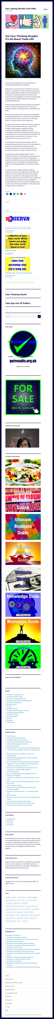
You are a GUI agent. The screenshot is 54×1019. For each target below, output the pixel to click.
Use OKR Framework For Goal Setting (17, 740)
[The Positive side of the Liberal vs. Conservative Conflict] (23, 219)
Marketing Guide (10, 989)
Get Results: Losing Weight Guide (16, 698)
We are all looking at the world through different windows (23, 761)
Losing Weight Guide (11, 993)
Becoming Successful (12, 746)
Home (7, 975)
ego (27, 900)
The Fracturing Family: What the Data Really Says (21, 803)
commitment (22, 897)
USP (19, 921)
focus (34, 900)
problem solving (28, 912)
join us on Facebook (13, 677)
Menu (46, 9)
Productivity (10, 824)
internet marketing (11, 909)
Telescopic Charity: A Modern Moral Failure (19, 801)
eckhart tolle (20, 900)
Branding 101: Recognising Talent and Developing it (21, 945)
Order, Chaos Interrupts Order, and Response (19, 742)
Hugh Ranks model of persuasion (15, 906)
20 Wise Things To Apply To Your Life (17, 744)
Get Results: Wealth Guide (14, 702)
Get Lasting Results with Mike (20, 8)
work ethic (25, 921)
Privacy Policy (10, 722)
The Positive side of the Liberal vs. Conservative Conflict (18, 228)
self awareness (30, 282)
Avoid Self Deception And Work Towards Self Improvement (23, 748)
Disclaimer (10, 720)
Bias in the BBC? (11, 795)
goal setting (17, 903)
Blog (6, 1010)
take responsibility (11, 921)
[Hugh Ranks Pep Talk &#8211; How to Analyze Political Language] (23, 264)
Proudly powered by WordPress (34, 1014)
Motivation (23, 282)
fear (30, 900)
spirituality (20, 918)
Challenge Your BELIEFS (10, 250)
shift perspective (10, 918)
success (27, 918)
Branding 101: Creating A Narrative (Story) (18, 959)
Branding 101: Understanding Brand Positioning (20, 957)
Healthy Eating (11, 736)
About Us (9, 718)
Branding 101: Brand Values (14, 947)
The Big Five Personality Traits (15, 712)
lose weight (35, 909)
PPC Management (12, 704)
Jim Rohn (27, 909)
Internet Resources (12, 716)
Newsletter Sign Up (12, 708)
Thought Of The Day (12, 714)
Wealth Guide (9, 979)
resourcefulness (10, 915)
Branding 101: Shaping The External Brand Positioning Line (23, 967)
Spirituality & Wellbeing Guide (13, 982)
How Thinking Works (13, 771)
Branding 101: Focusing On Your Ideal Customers (20, 951)
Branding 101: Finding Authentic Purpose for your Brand (22, 939)
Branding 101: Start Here (13, 935)
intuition (20, 909)
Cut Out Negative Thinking (14, 785)
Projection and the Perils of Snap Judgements (19, 805)
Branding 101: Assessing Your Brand (17, 937)
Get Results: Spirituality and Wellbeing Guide (19, 700)
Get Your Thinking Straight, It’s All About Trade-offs (21, 773)
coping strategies (32, 897)
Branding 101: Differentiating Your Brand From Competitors (23, 949)
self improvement (35, 915)
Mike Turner (8, 282)
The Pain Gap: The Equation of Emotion (18, 710)
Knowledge (10, 821)
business (13, 897)
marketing (9, 912)
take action (34, 918)
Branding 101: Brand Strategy (15, 941)
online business (18, 912)
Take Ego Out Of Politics (13, 775)
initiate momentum (32, 906)
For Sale (9, 706)
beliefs (8, 897)
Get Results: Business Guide (14, 696)
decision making (10, 900)
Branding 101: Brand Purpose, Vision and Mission (20, 943)
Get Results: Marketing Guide (15, 694)
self (17, 915)
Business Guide (9, 986)
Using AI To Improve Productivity (16, 738)
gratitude (24, 903)
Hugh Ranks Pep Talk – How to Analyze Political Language (18, 273)
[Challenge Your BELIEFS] (23, 242)
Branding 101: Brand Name (14, 961)
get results (9, 903)
